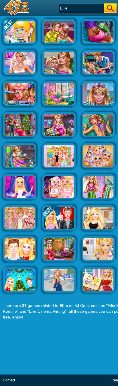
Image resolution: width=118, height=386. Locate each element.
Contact (9, 380)
